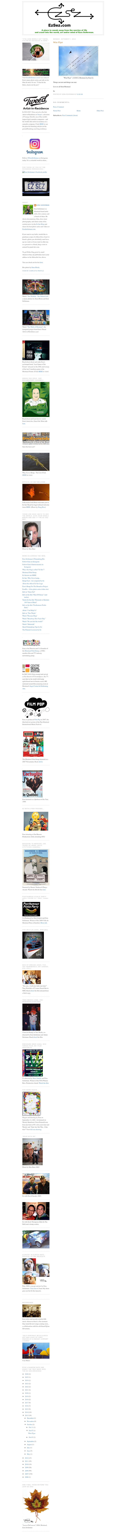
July (28, 1448)
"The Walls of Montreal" (35, 327)
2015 (27, 1409)
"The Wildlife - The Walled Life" (38, 296)
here (41, 262)
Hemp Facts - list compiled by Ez (33, 581)
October (30, 1424)
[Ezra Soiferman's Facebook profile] (34, 172)
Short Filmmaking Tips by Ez (32, 627)
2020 (27, 1393)
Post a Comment (58, 107)
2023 (27, 1383)
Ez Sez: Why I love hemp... (31, 578)
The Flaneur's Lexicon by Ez (31, 630)
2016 (27, 1406)
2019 (27, 1396)
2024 (27, 1380)
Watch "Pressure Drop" (29, 616)
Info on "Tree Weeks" (29, 613)
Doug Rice (41, 507)
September (30, 1441)
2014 (27, 1412)
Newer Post (57, 111)
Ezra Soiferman (43, 205)
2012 (27, 1458)
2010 (27, 1464)
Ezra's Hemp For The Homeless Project (35, 586)
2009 (27, 1467)
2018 (27, 1399)
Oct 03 (31, 1437)
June (28, 1451)
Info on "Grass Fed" (28, 592)
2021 (27, 1390)
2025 (27, 1377)
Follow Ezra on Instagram (30, 561)
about (32, 991)
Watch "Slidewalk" (28, 624)
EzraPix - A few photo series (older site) (35, 589)
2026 (27, 1374)
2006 (27, 1477)
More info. (43, 923)
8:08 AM (80, 94)
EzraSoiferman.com (32, 77)
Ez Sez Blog (40, 224)
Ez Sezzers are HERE (29, 575)
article (41, 762)
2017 (27, 1403)
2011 (27, 1461)
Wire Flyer (58, 42)
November (30, 1421)
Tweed (39, 114)
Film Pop (37, 719)
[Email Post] (83, 94)
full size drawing (35, 1129)
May (28, 1454)
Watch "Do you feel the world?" (32, 621)
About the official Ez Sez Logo (32, 583)
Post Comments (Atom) (70, 115)
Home (79, 111)
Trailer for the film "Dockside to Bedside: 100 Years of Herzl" (35, 601)
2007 (27, 1474)
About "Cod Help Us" (29, 610)
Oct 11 (31, 1427)
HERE (41, 124)
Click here (33, 1288)
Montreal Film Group (29, 572)
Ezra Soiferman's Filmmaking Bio (33, 559)
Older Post (100, 111)
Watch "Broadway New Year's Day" (34, 618)
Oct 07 (31, 1430)
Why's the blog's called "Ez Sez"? (33, 569)
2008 (27, 1471)
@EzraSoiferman (33, 158)
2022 (27, 1387)
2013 (27, 1415)
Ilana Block (35, 267)
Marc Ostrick (37, 1078)
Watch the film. (44, 1083)
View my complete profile (33, 270)
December (30, 1418)
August (29, 1444)
